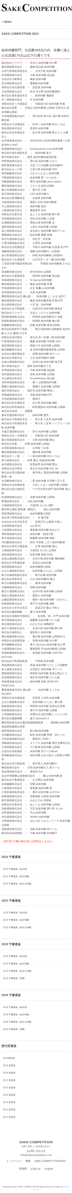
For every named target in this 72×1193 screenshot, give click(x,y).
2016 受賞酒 (9, 1087)
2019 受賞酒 (9, 1065)
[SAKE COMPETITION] (37, 10)
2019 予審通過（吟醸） (14, 978)
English (48, 1168)
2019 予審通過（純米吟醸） (17, 963)
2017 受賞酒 (9, 1080)
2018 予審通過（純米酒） (16, 1007)
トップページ (14, 1161)
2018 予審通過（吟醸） (14, 1029)
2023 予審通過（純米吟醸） (17, 920)
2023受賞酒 (9, 1058)
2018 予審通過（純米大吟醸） (18, 1022)
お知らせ (35, 1168)
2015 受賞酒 (9, 1095)
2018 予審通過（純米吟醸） (17, 1014)
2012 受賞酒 (9, 1117)
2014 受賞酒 (9, 1102)
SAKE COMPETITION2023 (50, 1161)
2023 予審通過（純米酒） (16, 912)
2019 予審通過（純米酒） (16, 956)
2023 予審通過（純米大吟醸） (18, 927)
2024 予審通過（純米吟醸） (17, 876)
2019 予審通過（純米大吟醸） (18, 971)
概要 (28, 1161)
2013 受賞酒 (9, 1109)
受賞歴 (23, 1168)
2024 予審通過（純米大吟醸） (18, 883)
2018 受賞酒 (9, 1072)
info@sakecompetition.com (36, 1154)
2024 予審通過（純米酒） (16, 869)
